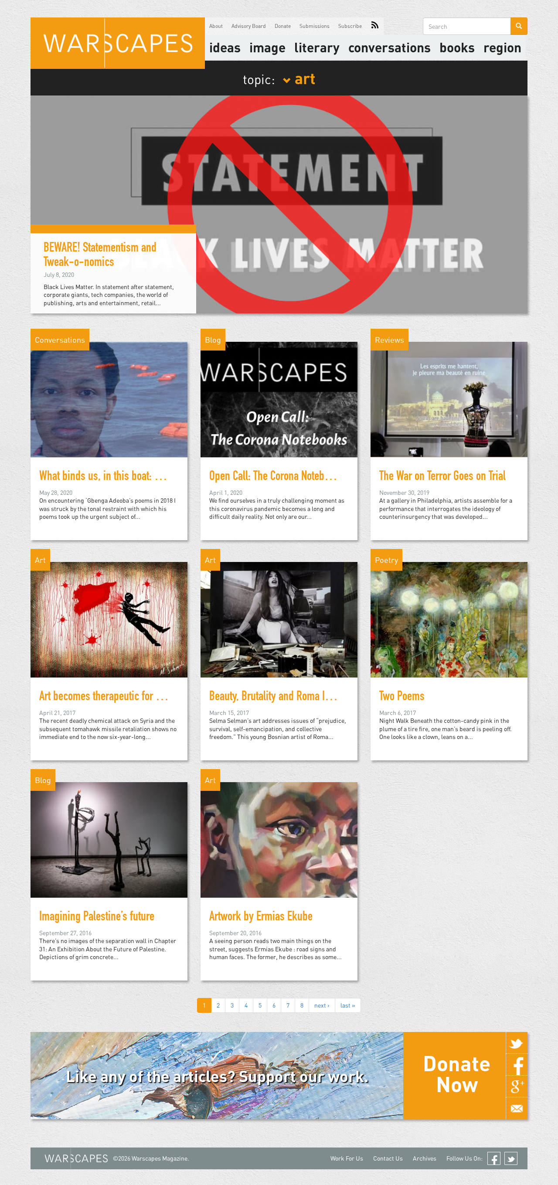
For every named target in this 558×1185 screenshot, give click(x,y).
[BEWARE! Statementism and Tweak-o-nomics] (279, 203)
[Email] (516, 1108)
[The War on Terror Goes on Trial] (449, 398)
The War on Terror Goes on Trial (442, 477)
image (267, 47)
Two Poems (402, 697)
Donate (283, 26)
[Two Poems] (449, 619)
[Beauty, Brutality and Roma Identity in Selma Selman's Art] (279, 619)
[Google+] (516, 1086)
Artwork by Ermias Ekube (261, 917)
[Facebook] (516, 1065)
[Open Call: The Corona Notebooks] (279, 398)
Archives (424, 1158)
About (216, 26)
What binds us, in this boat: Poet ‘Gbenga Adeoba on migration (167, 477)
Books (457, 47)
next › (322, 1005)
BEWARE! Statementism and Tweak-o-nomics (100, 256)
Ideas (225, 47)
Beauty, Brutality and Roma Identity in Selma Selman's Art (327, 697)
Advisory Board (248, 26)
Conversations (389, 47)
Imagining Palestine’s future (96, 917)
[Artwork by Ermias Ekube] (279, 839)
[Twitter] (516, 1043)
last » (347, 1005)
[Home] (118, 43)
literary (317, 47)
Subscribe (350, 26)
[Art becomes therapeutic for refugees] (109, 619)
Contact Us (388, 1158)
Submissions (314, 26)
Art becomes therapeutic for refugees (115, 697)
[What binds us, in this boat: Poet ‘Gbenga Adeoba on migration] (109, 398)
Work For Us (346, 1158)
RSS (375, 26)
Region (502, 47)
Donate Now (456, 1073)
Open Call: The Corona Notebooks (276, 477)
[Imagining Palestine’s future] (109, 839)
